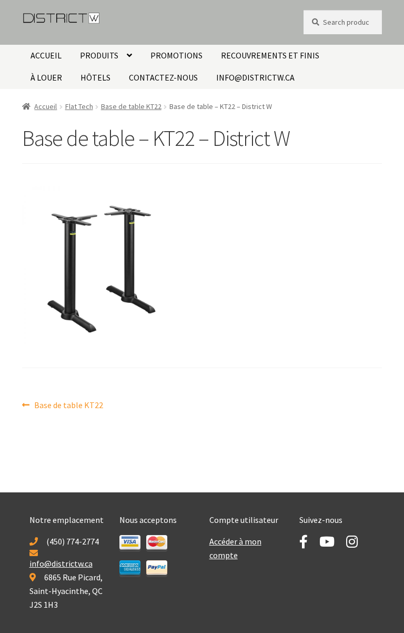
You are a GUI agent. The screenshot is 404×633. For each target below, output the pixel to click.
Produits (99, 55)
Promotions (176, 55)
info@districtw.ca (255, 77)
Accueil (46, 55)
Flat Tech (79, 106)
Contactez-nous (163, 77)
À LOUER (46, 77)
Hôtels (95, 77)
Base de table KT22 (131, 106)
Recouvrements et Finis (270, 55)
